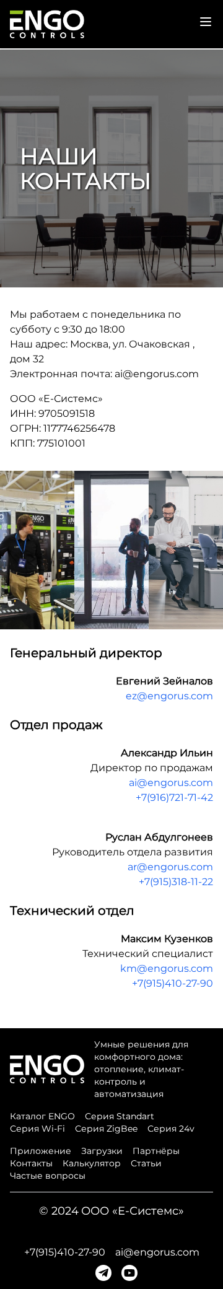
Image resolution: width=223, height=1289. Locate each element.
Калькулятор (92, 1163)
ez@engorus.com (169, 696)
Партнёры (156, 1150)
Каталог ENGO (42, 1116)
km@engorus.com (166, 968)
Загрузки (102, 1150)
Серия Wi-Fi (37, 1128)
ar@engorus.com (170, 867)
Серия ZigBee (106, 1128)
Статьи (146, 1163)
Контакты (31, 1163)
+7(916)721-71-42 (174, 797)
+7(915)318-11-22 (176, 882)
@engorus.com (161, 374)
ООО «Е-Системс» (132, 1211)
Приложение (40, 1150)
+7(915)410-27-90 (172, 983)
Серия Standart (119, 1116)
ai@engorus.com (171, 783)
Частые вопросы (47, 1175)
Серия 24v (171, 1128)
